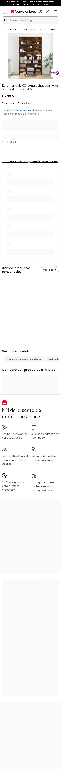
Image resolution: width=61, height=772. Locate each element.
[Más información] (37, 113)
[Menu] (6, 10)
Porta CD (52, 29)
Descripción (8, 103)
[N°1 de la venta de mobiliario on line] (23, 11)
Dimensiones (25, 103)
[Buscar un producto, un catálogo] (5, 20)
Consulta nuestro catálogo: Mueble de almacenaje (30, 161)
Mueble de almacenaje (35, 29)
